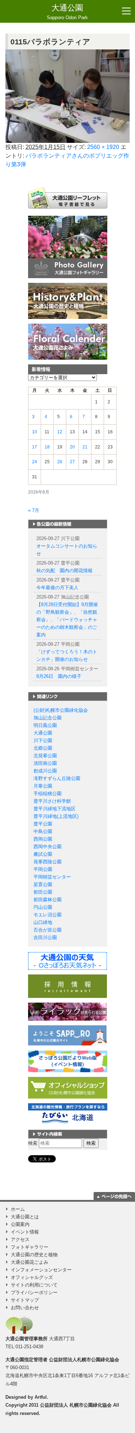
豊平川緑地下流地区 (54, 808)
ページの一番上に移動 (114, 1196)
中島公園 (42, 831)
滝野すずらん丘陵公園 (56, 778)
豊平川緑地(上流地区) (55, 816)
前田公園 (42, 892)
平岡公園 (42, 869)
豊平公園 (42, 824)
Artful (41, 1397)
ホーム (18, 1209)
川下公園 (42, 740)
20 (72, 447)
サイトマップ (25, 1300)
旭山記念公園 (47, 717)
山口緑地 (42, 922)
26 (59, 461)
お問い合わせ (25, 1307)
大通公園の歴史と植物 (34, 1254)
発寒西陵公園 (47, 861)
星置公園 (42, 884)
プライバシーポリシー (34, 1292)
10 (34, 431)
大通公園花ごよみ (29, 1262)
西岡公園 (42, 839)
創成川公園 (45, 771)
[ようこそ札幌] (67, 1035)
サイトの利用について (34, 1285)
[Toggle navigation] (126, 11)
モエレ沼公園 (47, 914)
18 (47, 447)
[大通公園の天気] (67, 960)
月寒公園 (42, 786)
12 (59, 431)
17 (34, 447)
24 (34, 461)
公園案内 (20, 1224)
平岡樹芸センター (52, 877)
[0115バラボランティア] (67, 96)
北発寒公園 (45, 755)
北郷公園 (42, 748)
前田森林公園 (47, 899)
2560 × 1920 (103, 147)
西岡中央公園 (47, 846)
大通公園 (67, 11)
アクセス (20, 1239)
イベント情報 (25, 1232)
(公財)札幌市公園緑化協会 (60, 710)
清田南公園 (45, 763)
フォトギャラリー (29, 1247)
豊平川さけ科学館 (52, 801)
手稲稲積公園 (47, 793)
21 (84, 447)
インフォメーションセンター (41, 1269)
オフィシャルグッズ (32, 1277)
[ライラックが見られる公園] (67, 1011)
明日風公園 (45, 725)
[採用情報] (67, 986)
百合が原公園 (47, 930)
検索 (32, 1143)
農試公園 (42, 854)
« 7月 (33, 510)
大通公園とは (25, 1216)
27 (72, 461)
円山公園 (42, 907)
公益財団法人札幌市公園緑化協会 (84, 1359)
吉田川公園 (45, 937)
